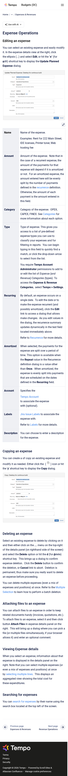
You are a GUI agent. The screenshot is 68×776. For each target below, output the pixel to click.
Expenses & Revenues (25, 14)
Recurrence (36, 337)
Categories (49, 214)
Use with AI (13, 24)
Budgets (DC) (29, 4)
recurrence (43, 187)
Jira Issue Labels (30, 414)
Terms (6, 755)
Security (6, 762)
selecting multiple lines (19, 674)
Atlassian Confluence (12, 771)
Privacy (6, 758)
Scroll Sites (45, 768)
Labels (34, 424)
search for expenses (24, 701)
